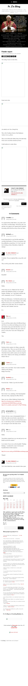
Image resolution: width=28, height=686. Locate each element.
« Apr (4, 509)
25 (4, 507)
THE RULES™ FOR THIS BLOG (20, 35)
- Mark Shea (8, 610)
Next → (24, 203)
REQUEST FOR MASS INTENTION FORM (14, 46)
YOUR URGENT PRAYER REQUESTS (18, 36)
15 (17, 504)
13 (10, 504)
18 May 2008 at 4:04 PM (11, 271)
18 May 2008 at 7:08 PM (11, 318)
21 (14, 506)
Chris (7, 342)
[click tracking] (14, 627)
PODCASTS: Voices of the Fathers (9, 44)
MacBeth (8, 377)
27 (10, 507)
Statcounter (15, 625)
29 (17, 507)
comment (8, 603)
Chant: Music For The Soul (21, 206)
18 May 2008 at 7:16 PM (11, 344)
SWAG (19, 39)
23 (20, 506)
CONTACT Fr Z (13, 33)
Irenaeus (8, 269)
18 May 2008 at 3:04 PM (11, 219)
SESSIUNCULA (21, 199)
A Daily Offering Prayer (12, 39)
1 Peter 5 (12, 594)
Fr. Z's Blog (14, 6)
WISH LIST (23, 38)
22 (17, 506)
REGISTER (20, 33)
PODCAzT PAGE (6, 36)
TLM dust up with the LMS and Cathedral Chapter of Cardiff (7, 207)
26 (7, 507)
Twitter (13, 581)
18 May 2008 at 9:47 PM (11, 379)
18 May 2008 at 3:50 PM (11, 254)
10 (23, 503)
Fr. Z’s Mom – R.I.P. (21, 44)
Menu (15, 2)
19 (7, 506)
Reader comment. (11, 606)
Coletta (8, 362)
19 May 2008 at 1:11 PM (11, 412)
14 (14, 504)
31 (23, 507)
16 (20, 504)
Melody (8, 389)
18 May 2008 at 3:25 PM (11, 236)
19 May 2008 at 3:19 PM (11, 431)
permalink (17, 200)
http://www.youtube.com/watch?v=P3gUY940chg (14, 405)
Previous (5, 203)
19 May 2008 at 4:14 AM (11, 390)
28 (14, 507)
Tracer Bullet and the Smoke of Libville (14, 43)
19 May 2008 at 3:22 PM (11, 463)
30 (20, 507)
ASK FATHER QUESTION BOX (7, 35)
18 (4, 506)
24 (23, 506)
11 (4, 504)
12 (7, 504)
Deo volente (9, 281)
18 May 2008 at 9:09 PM (11, 364)
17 (23, 504)
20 (10, 506)
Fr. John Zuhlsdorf (17, 53)
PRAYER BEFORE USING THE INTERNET (11, 38)
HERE (4, 552)
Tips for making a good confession (8, 41)
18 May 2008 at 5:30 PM (11, 282)
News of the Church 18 (21, 41)
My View (15, 199)
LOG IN (7, 33)
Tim (7, 316)
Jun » (24, 509)
